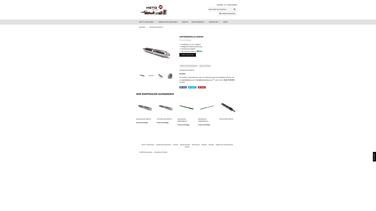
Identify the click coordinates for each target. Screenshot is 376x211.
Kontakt (211, 144)
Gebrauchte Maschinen (167, 22)
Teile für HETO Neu (205, 66)
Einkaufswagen (228, 13)
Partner (187, 147)
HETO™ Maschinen (146, 22)
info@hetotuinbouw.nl (204, 80)
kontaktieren (187, 80)
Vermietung (214, 22)
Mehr (225, 22)
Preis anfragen (187, 55)
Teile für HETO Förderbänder (188, 66)
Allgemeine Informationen (224, 144)
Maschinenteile (198, 22)
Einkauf (185, 22)
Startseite (142, 27)
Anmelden (220, 5)
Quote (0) (374, 156)
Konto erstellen (232, 5)
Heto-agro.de (148, 152)
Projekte (204, 144)
